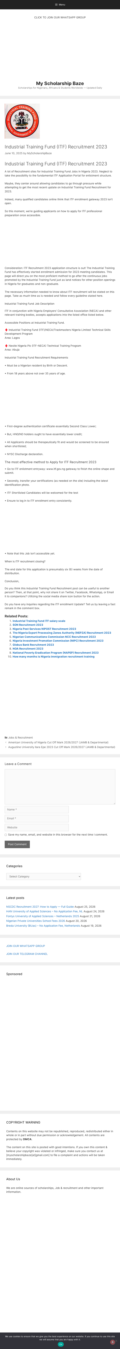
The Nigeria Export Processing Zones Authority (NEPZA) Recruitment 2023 (62, 632)
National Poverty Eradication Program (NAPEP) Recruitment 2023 (56, 652)
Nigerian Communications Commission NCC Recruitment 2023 (54, 636)
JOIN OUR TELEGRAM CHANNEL (27, 953)
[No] (116, 1340)
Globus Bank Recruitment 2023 (33, 644)
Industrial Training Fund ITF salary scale (39, 620)
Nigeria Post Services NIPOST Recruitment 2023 (44, 628)
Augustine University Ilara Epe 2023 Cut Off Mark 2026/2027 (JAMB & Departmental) (61, 747)
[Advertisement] (60, 51)
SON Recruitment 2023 (28, 624)
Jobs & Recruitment (20, 737)
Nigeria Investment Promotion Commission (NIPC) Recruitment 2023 (58, 640)
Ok (60, 1344)
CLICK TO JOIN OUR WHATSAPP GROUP (60, 17)
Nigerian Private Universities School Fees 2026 (35, 920)
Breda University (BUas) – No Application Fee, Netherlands (43, 925)
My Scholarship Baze (60, 83)
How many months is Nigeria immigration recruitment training (54, 656)
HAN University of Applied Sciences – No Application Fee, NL (44, 911)
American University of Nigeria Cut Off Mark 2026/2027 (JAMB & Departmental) (58, 742)
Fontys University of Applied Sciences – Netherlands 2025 (42, 916)
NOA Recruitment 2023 (28, 648)
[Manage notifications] (112, 1342)
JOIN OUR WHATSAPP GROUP (25, 946)
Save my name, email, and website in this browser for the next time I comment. (58, 834)
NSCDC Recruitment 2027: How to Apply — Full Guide (40, 906)
